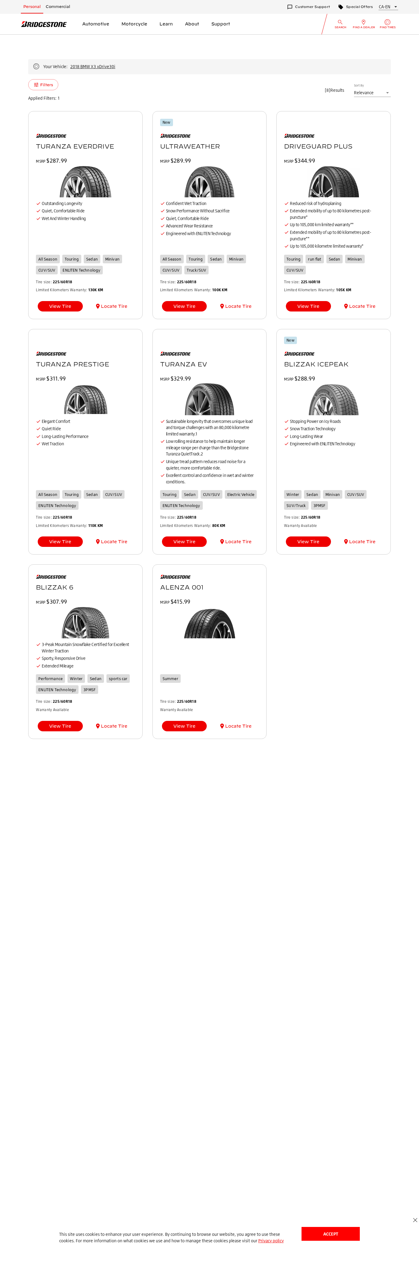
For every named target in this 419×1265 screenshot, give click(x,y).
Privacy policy (271, 1240)
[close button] (415, 1220)
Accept (330, 1233)
